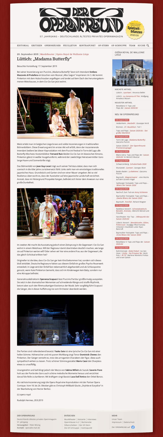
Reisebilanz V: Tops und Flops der (133, 243)
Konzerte (81, 419)
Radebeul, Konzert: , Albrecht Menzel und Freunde (132, 211)
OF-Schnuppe (118, 46)
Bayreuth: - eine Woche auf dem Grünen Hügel (132, 178)
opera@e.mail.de (32, 428)
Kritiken (36, 46)
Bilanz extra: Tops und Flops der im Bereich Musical (132, 156)
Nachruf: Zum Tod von (132, 192)
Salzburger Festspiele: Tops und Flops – (132, 184)
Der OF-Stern (84, 425)
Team (132, 46)
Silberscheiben (70, 425)
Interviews (91, 419)
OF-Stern (103, 46)
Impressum (117, 422)
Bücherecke (86, 422)
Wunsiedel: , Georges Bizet (131, 168)
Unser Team (117, 419)
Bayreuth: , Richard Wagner (131, 202)
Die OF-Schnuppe (71, 428)
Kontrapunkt (87, 46)
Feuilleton (70, 46)
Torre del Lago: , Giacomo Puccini (131, 141)
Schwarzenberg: (131, 164)
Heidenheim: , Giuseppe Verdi (132, 123)
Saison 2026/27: (131, 147)
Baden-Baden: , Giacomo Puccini (131, 172)
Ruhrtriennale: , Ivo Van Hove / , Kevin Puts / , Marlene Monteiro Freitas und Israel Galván (132, 254)
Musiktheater (47, 54)
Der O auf (121, 427)
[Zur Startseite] (81, 20)
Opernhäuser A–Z (71, 422)
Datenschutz (129, 422)
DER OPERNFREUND (26, 415)
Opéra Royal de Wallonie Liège (72, 54)
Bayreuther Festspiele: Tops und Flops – (132, 197)
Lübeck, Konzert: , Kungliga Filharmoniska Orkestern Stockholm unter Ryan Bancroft (132, 226)
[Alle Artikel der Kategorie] (132, 72)
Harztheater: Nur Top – (132, 218)
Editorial (23, 46)
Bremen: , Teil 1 (128, 127)
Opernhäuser (53, 46)
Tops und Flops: (132, 132)
